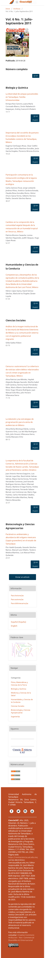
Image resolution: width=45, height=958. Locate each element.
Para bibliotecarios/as (19, 603)
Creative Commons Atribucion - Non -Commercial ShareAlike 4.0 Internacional (21, 938)
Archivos (16, 9)
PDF (36, 76)
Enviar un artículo (22, 577)
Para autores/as (17, 599)
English (14, 626)
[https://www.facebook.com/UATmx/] (11, 813)
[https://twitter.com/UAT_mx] (18, 813)
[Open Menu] (5, 2)
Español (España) (18, 622)
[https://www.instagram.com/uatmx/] (25, 813)
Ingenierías (15, 716)
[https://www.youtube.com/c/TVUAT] (32, 813)
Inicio (8, 9)
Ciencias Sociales (17, 706)
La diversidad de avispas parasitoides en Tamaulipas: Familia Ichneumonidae (22, 97)
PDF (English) (35, 118)
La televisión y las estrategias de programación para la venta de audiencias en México (20, 422)
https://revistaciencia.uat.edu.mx (22, 857)
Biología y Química (18, 689)
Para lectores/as (17, 595)
